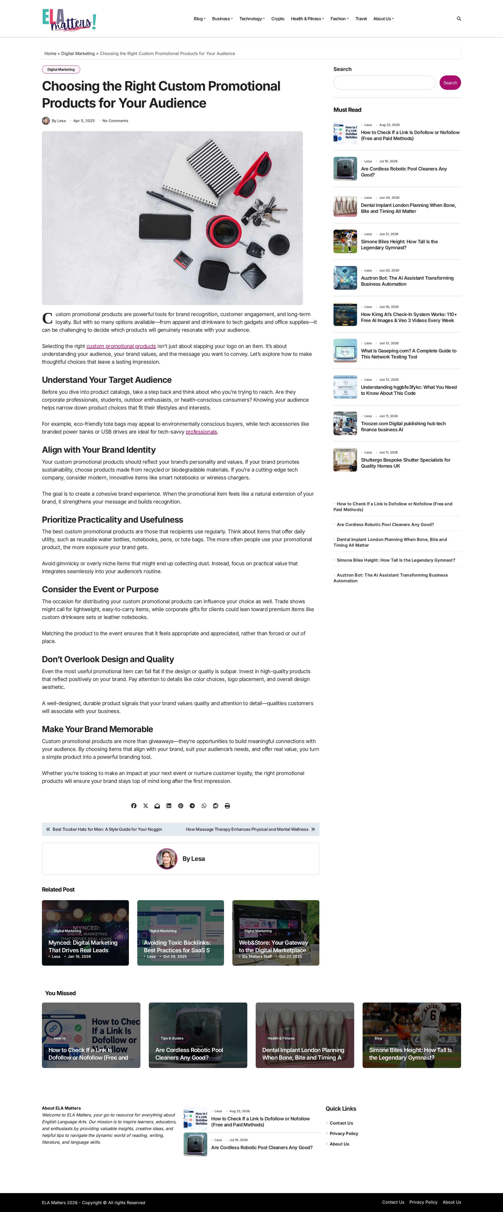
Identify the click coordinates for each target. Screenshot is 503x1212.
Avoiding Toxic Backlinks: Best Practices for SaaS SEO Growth (180, 950)
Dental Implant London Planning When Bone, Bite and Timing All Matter (303, 1057)
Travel (361, 18)
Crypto (277, 18)
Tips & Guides (172, 1038)
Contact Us (341, 1123)
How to (60, 1038)
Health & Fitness (306, 18)
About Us (382, 18)
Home (50, 53)
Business (221, 18)
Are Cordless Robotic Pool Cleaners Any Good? (385, 524)
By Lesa (59, 120)
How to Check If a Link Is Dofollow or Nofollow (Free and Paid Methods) (88, 1057)
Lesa (198, 858)
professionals (201, 432)
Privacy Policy (344, 1133)
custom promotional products (121, 346)
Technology (250, 18)
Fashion (338, 18)
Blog (198, 18)
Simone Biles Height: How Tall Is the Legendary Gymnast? (396, 560)
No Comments (115, 120)
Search (342, 69)
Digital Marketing (78, 53)
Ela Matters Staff (257, 956)
